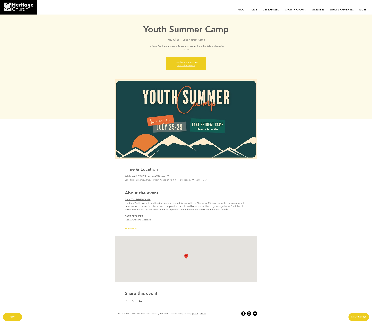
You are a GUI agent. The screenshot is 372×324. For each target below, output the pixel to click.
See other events (186, 65)
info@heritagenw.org (181, 313)
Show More (131, 228)
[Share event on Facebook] (126, 301)
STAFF (203, 313)
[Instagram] (249, 313)
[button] (242, 9)
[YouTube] (255, 313)
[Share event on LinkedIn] (140, 301)
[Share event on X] (133, 301)
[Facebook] (243, 313)
